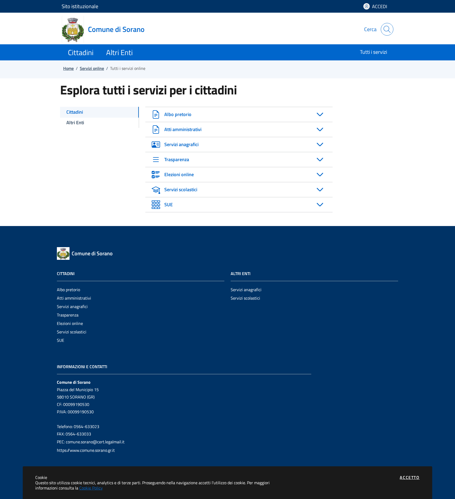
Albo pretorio (68, 289)
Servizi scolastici (71, 332)
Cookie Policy (91, 488)
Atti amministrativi (74, 298)
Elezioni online (70, 323)
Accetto (409, 477)
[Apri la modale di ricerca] (387, 29)
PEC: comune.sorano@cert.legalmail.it (91, 442)
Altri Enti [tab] (75, 122)
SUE (60, 340)
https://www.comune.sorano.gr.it (86, 450)
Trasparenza (67, 315)
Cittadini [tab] (74, 112)
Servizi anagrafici (72, 306)
